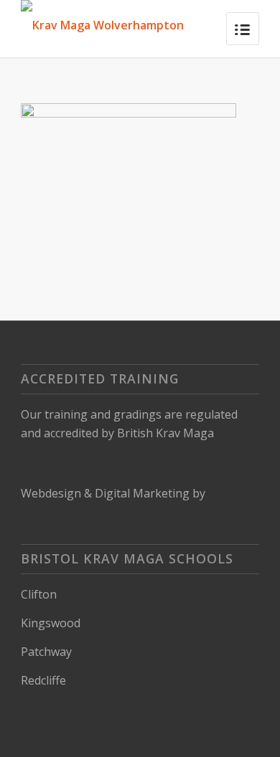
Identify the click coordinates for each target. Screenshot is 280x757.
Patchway (46, 652)
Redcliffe (43, 680)
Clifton (39, 594)
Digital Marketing (142, 493)
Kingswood (50, 623)
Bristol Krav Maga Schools (127, 558)
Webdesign (51, 493)
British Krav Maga (165, 433)
